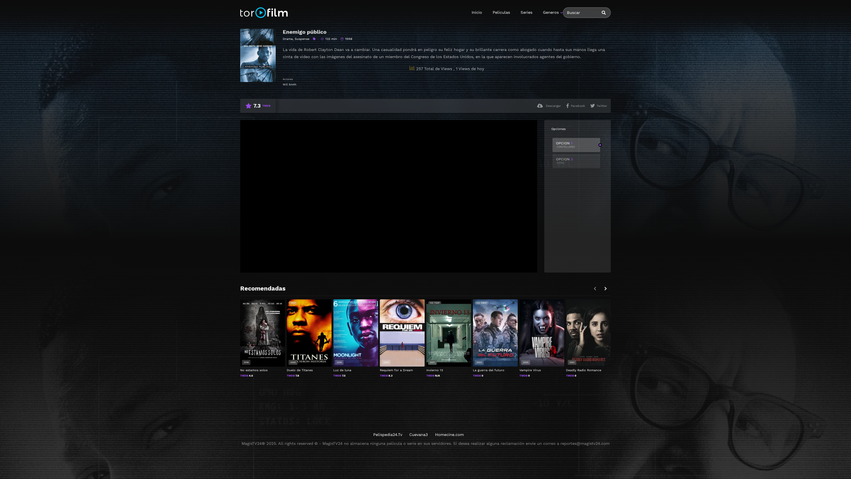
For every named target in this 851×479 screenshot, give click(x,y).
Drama (288, 39)
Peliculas (501, 12)
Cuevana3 (418, 434)
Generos (551, 12)
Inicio (477, 12)
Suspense (302, 39)
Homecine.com (449, 434)
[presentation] (605, 288)
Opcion (565, 144)
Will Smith (289, 84)
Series (526, 12)
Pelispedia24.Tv (387, 434)
